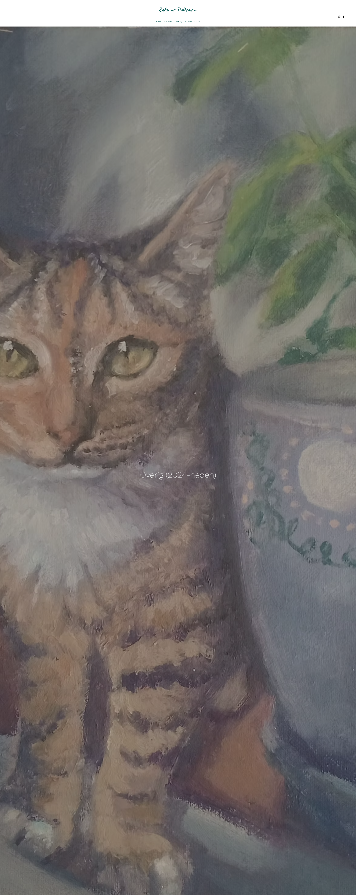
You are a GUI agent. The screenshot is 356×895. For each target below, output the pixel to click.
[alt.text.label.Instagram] (339, 16)
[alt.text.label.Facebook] (343, 16)
